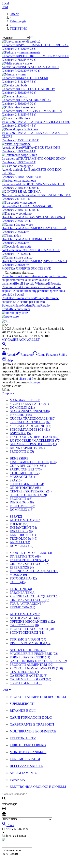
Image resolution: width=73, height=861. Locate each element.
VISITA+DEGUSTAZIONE (41, 147)
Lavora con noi (25, 298)
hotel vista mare (12, 250)
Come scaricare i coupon (38, 287)
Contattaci (8, 298)
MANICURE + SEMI (33, 78)
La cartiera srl (10, 45)
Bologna (7, 305)
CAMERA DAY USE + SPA (47, 228)
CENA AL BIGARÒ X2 (35, 100)
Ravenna (15, 309)
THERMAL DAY (40, 239)
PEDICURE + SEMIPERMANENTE (44, 56)
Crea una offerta (12, 287)
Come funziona (11, 276)
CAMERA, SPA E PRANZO (47, 261)
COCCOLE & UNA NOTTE (41, 250)
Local (5, 3)
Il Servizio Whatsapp (34, 283)
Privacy (40, 298)
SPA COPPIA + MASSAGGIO (32, 206)
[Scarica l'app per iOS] (10, 316)
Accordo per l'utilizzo (31, 301)
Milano (17, 305)
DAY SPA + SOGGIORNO (46, 217)
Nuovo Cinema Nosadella (18, 195)
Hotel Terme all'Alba (15, 217)
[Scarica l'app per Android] (15, 312)
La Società (17, 294)
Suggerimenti (39, 290)
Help (18, 283)
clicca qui (25, 378)
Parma (36, 305)
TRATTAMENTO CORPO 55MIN (42, 158)
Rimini (25, 309)
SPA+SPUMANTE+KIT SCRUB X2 (44, 45)
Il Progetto (54, 283)
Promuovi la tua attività (26, 280)
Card (5, 7)
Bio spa (6, 206)
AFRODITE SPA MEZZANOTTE (42, 184)
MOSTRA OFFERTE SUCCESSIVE (26, 268)
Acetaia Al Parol (12, 147)
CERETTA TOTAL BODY (37, 89)
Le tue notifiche (21, 290)
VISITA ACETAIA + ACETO (39, 67)
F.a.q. (13, 301)
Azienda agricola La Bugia (19, 169)
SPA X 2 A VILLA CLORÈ (51, 122)
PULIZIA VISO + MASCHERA (40, 111)
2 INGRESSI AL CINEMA (53, 195)
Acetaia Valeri (11, 67)
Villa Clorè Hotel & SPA (17, 122)
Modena (27, 305)
